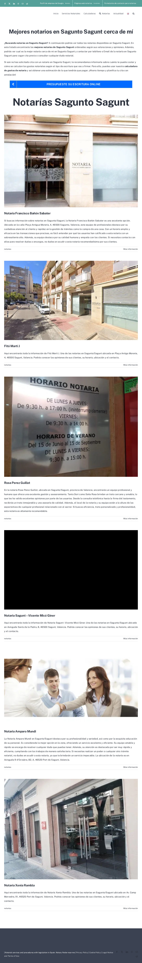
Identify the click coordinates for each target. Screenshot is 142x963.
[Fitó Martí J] (71, 300)
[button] (133, 13)
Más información (130, 249)
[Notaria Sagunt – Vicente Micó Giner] (71, 569)
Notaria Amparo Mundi (20, 731)
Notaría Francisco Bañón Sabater (27, 213)
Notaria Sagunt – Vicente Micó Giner (29, 615)
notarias (7, 249)
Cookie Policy (95, 952)
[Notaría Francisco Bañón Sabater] (71, 161)
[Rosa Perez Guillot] (71, 427)
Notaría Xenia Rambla (19, 885)
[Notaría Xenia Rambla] (71, 829)
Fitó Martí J (12, 346)
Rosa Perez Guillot (17, 483)
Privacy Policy (82, 952)
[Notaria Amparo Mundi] (71, 687)
